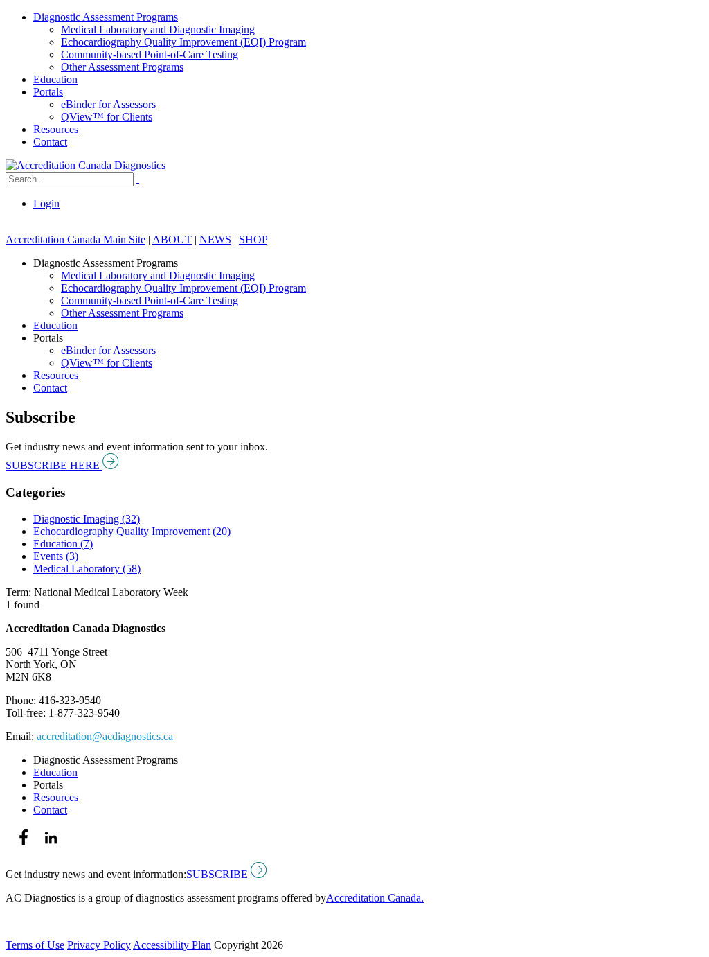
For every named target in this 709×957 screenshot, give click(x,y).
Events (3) (55, 556)
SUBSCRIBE (218, 874)
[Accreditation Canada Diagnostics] (85, 165)
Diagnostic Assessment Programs (105, 17)
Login (46, 203)
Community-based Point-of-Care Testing (149, 54)
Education (55, 79)
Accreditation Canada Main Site (75, 239)
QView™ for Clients (106, 117)
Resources (55, 129)
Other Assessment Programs (122, 67)
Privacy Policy (99, 945)
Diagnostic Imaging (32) (86, 519)
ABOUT (172, 239)
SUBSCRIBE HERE (54, 465)
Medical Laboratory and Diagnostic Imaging (158, 29)
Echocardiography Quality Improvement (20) (132, 531)
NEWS (215, 239)
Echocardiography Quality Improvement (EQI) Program (183, 42)
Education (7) (63, 544)
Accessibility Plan (172, 945)
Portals (48, 92)
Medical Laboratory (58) (87, 568)
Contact (50, 142)
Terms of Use (35, 945)
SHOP (253, 239)
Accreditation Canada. (375, 898)
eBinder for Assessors (108, 104)
